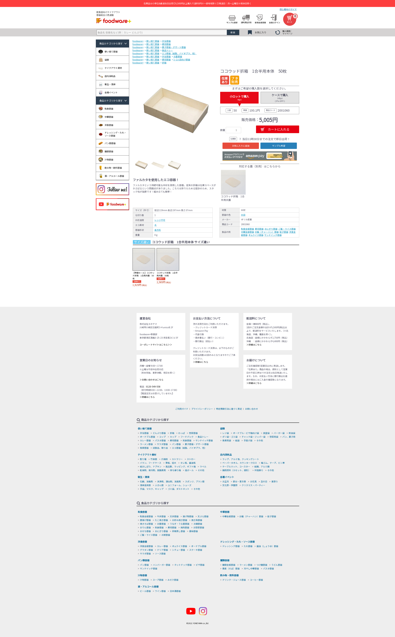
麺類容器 (224, 560)
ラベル (203, 466)
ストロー (191, 459)
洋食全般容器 (146, 546)
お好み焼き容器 (179, 520)
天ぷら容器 (203, 516)
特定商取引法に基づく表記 (229, 408)
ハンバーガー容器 (161, 564)
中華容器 (224, 511)
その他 (259, 440)
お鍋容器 (197, 523)
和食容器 (142, 511)
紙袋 (237, 440)
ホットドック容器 (183, 564)
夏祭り (274, 481)
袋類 (222, 428)
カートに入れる (278, 129)
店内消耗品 (226, 454)
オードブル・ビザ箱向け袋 (246, 433)
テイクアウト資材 (147, 454)
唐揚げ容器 (145, 520)
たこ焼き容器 (161, 520)
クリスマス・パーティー (253, 485)
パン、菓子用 (288, 436)
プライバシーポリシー (202, 408)
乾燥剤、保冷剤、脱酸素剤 (153, 470)
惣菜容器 (193, 433)
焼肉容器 (185, 527)
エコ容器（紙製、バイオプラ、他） (189, 447)
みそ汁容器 (173, 579)
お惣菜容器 (198, 527)
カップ (173, 436)
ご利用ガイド (181, 408)
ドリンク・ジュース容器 (234, 579)
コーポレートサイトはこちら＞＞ (156, 344)
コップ (162, 436)
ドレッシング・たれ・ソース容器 (237, 541)
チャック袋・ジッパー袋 (253, 436)
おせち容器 (145, 531)
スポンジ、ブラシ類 (194, 481)
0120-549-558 (153, 386)
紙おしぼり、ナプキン (150, 466)
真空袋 (266, 433)
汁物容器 (142, 575)
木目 (243, 214)
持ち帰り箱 (175, 470)
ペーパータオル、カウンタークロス (239, 462)
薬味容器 (193, 531)
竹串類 (154, 459)
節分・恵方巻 (239, 481)
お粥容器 (165, 534)
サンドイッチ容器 (273, 235)
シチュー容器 (178, 549)
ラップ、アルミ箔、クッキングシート (240, 459)
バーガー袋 (279, 433)
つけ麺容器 (261, 564)
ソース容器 (160, 553)
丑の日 (264, 481)
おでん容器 (145, 527)
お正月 (225, 481)
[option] (174, 110)
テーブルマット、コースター (236, 466)
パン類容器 (144, 560)
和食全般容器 (247, 228)
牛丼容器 (161, 516)
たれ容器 (248, 546)
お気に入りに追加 (240, 145)
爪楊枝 (164, 459)
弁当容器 (144, 433)
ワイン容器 (160, 591)
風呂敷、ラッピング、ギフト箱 (181, 466)
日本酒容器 (175, 591)
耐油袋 (292, 433)
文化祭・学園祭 (229, 485)
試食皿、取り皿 (160, 447)
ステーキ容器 (195, 549)
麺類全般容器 (228, 564)
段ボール (189, 470)
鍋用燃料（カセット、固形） (236, 470)
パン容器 (176, 444)
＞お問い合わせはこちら (151, 379)
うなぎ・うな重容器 (179, 523)
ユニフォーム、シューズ (179, 485)
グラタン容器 (146, 549)
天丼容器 (174, 516)
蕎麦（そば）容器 (231, 568)
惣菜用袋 (274, 436)
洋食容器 (142, 541)
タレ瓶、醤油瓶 (187, 462)
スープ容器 (158, 579)
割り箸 (143, 459)
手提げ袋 (248, 440)
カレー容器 (145, 440)
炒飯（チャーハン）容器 (267, 231)
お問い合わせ (251, 408)
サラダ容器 (162, 444)
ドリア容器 (162, 549)
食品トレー (203, 436)
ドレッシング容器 (231, 546)
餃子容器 (284, 231)
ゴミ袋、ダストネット (178, 488)
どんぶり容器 (159, 433)
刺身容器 (187, 440)
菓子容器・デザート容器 (197, 444)
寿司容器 (259, 228)
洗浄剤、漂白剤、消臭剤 (169, 481)
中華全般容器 (247, 231)
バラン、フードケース (150, 462)
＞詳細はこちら (147, 396)
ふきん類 (159, 485)
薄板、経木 (170, 462)
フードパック (187, 436)
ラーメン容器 (146, 444)
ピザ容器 (200, 564)
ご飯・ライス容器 (287, 228)
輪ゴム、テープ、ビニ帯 (273, 462)
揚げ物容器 (188, 516)
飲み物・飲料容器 (229, 575)
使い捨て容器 (145, 428)
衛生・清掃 (143, 477)
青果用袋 (226, 440)
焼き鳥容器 (196, 520)
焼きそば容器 (146, 523)
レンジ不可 (159, 220)
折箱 (172, 433)
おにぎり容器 (270, 228)
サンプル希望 (278, 145)
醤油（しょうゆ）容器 (267, 546)
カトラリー (177, 459)
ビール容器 (145, 591)
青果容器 (144, 447)
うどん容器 (276, 564)
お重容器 (161, 523)
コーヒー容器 (256, 579)
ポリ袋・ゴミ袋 (229, 436)
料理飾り (259, 470)
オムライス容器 (255, 235)
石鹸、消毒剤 (146, 481)
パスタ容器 (160, 440)
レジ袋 (225, 433)
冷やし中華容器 (251, 568)
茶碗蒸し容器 (178, 531)
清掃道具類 (145, 485)
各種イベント (227, 477)
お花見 (253, 481)
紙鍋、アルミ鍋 (261, 466)
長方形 (157, 229)
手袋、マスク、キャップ (152, 488)
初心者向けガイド (288, 9)
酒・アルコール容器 (148, 586)
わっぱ (181, 433)
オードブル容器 (147, 436)
